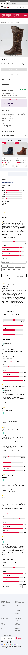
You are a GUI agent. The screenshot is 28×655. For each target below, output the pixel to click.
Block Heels (3, 628)
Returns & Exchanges (5, 602)
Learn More (17, 613)
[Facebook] (2, 642)
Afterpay (2, 606)
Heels (2, 623)
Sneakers (3, 624)
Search (19, 638)
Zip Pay (2, 608)
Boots (2, 630)
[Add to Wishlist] (13, 166)
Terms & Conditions (5, 647)
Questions (13, 174)
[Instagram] (5, 642)
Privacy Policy (12, 647)
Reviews (4, 174)
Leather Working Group (19, 602)
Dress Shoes (17, 624)
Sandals (2, 620)
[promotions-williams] (14, 18)
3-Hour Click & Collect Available (14, 11)
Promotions (3, 605)
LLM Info (2, 610)
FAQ (2, 609)
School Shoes (17, 630)
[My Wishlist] (23, 7)
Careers (16, 601)
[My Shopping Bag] (26, 7)
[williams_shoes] (10, 642)
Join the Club (17, 612)
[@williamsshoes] (7, 642)
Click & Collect (4, 601)
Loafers (2, 627)
